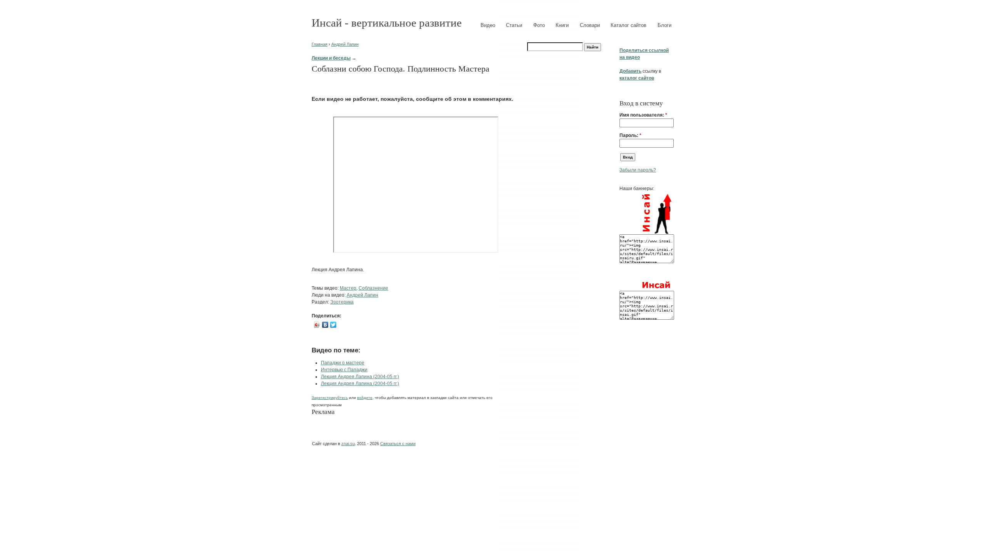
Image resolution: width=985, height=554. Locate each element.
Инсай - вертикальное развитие (387, 23)
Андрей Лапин (345, 44)
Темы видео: (326, 288)
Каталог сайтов (628, 25)
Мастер (348, 288)
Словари (590, 25)
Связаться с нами (398, 443)
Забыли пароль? (637, 170)
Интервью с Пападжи (344, 369)
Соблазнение (373, 288)
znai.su (348, 443)
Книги (562, 25)
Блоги (664, 25)
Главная (319, 44)
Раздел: (321, 302)
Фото (539, 25)
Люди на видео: (329, 295)
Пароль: (630, 135)
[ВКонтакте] (325, 325)
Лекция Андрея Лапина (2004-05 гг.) (360, 376)
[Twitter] (333, 325)
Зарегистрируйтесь (330, 397)
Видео (488, 25)
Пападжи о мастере (342, 362)
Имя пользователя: (643, 115)
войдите (364, 397)
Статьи (514, 25)
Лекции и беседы (331, 58)
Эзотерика (342, 302)
